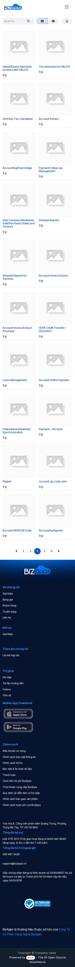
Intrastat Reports (49, 220)
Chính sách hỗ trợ (12, 762)
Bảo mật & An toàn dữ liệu (17, 768)
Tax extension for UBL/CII (54, 66)
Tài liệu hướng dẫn (13, 683)
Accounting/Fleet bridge (17, 168)
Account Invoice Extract (53, 275)
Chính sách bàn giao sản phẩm (20, 798)
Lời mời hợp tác (11, 655)
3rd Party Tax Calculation (18, 119)
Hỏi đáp (7, 677)
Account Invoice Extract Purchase (17, 329)
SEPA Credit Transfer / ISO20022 (52, 329)
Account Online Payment (54, 380)
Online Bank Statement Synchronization (17, 431)
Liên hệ (7, 617)
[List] (53, 21)
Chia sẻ (7, 695)
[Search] (28, 21)
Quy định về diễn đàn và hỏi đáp (21, 792)
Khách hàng (9, 605)
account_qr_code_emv (53, 481)
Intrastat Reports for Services (15, 277)
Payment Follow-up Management (50, 169)
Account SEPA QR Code (17, 530)
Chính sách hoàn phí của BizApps (22, 804)
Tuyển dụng (9, 611)
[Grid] (42, 21)
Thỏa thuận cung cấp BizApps (20, 786)
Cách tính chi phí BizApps (17, 780)
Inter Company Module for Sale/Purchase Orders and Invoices (19, 223)
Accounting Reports (51, 530)
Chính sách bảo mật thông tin (19, 756)
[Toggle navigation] (67, 7)
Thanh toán (9, 774)
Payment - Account (50, 429)
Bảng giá (8, 599)
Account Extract (49, 119)
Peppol (7, 481)
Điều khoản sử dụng (14, 750)
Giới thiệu (8, 593)
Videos (7, 689)
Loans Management (15, 380)
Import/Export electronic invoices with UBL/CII (17, 68)
